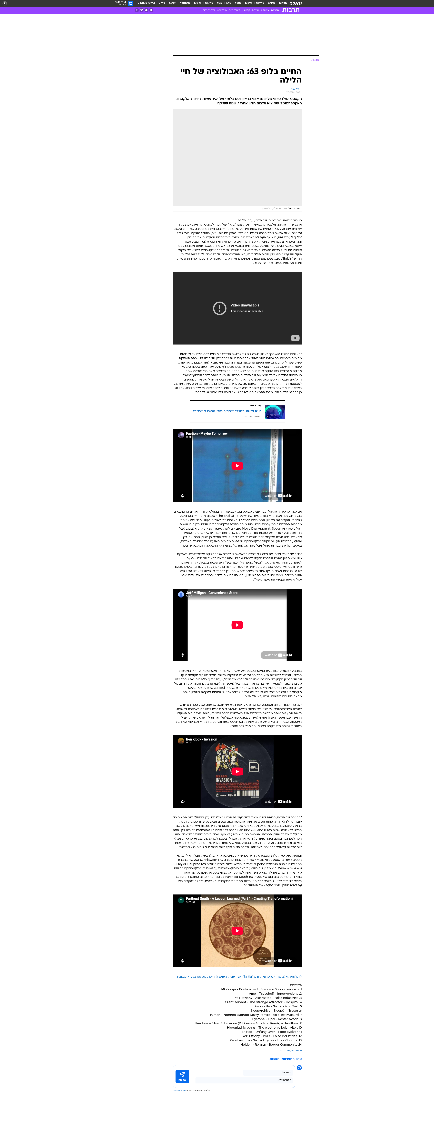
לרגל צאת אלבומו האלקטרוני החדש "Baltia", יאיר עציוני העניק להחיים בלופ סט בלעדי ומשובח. (239, 977)
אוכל (219, 3)
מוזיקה (255, 10)
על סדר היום (235, 10)
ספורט (271, 3)
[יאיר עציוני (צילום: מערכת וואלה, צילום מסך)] (237, 160)
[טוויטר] (142, 10)
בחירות (260, 3)
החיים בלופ (296, 1050)
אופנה (172, 3)
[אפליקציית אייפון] (146, 10)
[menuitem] (281, 3)
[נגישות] (5, 3)
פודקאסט (222, 10)
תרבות (248, 3)
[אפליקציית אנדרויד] (151, 10)
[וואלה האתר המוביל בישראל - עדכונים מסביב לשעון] (296, 3)
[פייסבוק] (137, 10)
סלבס (238, 3)
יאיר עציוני (285, 1050)
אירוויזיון (265, 10)
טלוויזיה (275, 10)
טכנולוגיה (185, 3)
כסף (228, 3)
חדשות (283, 3)
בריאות (209, 3)
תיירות (197, 3)
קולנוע (246, 10)
